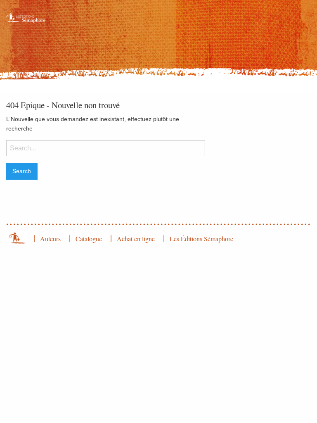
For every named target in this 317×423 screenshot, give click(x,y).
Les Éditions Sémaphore (201, 238)
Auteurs (50, 238)
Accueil (16, 238)
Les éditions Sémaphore (26, 24)
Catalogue (89, 238)
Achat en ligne (136, 238)
